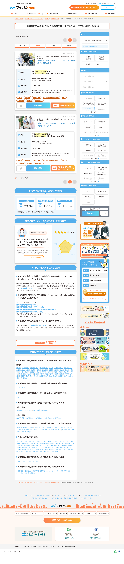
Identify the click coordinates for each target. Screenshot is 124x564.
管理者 (90, 498)
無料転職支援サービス (29, 288)
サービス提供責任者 (86, 495)
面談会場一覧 (54, 13)
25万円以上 (36, 410)
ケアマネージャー (34, 461)
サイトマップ (36, 513)
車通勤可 (19, 427)
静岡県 (34, 232)
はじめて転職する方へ (95, 298)
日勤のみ (62, 427)
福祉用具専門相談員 (70, 498)
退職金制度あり (26, 432)
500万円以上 (57, 418)
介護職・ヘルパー (21, 461)
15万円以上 (19, 410)
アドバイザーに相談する (33, 257)
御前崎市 (66, 372)
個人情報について (75, 513)
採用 (52, 546)
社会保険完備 (66, 429)
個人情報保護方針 (70, 546)
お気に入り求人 (92, 13)
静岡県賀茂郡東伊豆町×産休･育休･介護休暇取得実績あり (36, 309)
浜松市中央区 (58, 368)
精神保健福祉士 (30, 473)
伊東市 (51, 370)
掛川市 (21, 372)
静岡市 (18, 368)
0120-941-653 (36, 534)
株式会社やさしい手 (37, 447)
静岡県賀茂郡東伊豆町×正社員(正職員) (29, 312)
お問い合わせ (102, 513)
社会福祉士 (28, 471)
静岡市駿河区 (34, 368)
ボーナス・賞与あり (55, 429)
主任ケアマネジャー (72, 495)
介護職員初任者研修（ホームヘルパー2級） (46, 471)
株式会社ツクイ (41, 441)
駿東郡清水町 (44, 376)
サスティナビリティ (43, 546)
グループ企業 (59, 546)
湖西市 (55, 372)
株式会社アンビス (61, 449)
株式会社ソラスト (24, 447)
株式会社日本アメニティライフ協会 (58, 441)
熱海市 (33, 370)
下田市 (44, 372)
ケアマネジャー (58, 495)
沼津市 (28, 370)
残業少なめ (43, 429)
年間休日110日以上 (53, 427)
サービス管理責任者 (55, 498)
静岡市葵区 (25, 368)
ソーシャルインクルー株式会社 (39, 443)
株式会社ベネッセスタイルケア (25, 441)
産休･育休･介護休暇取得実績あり (29, 429)
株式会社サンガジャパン (26, 449)
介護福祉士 (19, 471)
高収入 (43, 427)
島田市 (56, 370)
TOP (15, 13)
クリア (104, 213)
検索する (90, 213)
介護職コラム (89, 513)
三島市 (39, 370)
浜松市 (51, 368)
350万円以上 (38, 418)
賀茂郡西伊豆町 (24, 376)
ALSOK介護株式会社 (25, 445)
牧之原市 (30, 374)
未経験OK (37, 427)
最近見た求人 (112, 13)
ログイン (108, 7)
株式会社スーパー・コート (34, 451)
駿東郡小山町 (63, 376)
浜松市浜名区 (68, 368)
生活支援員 (82, 498)
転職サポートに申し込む (83, 7)
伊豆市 (61, 372)
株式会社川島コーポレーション (44, 449)
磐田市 (67, 370)
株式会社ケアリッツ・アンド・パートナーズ (46, 445)
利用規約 (62, 513)
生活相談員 (40, 495)
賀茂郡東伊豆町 (91, 46)
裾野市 (50, 372)
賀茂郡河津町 (49, 374)
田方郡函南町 (34, 376)
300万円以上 (29, 418)
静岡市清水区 (44, 368)
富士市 (62, 370)
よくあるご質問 (50, 513)
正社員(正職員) (21, 388)
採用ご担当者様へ (22, 513)
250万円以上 (20, 418)
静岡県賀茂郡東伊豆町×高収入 (26, 305)
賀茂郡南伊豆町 (59, 374)
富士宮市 (45, 370)
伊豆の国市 (22, 374)
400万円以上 (48, 418)
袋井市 (39, 372)
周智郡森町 (24, 378)
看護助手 (49, 495)
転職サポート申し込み (62, 520)
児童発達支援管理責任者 (39, 498)
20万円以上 (28, 410)
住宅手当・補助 (28, 427)
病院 (17, 397)
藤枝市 (27, 372)
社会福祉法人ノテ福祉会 (51, 451)
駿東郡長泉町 (53, 376)
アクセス (33, 546)
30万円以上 (44, 410)
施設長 (97, 495)
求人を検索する (73, 13)
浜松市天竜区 (20, 370)
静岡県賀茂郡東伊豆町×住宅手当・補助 (30, 307)
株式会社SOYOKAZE (56, 443)
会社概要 (26, 546)
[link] (22, 46)
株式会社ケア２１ (50, 447)
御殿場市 (32, 372)
